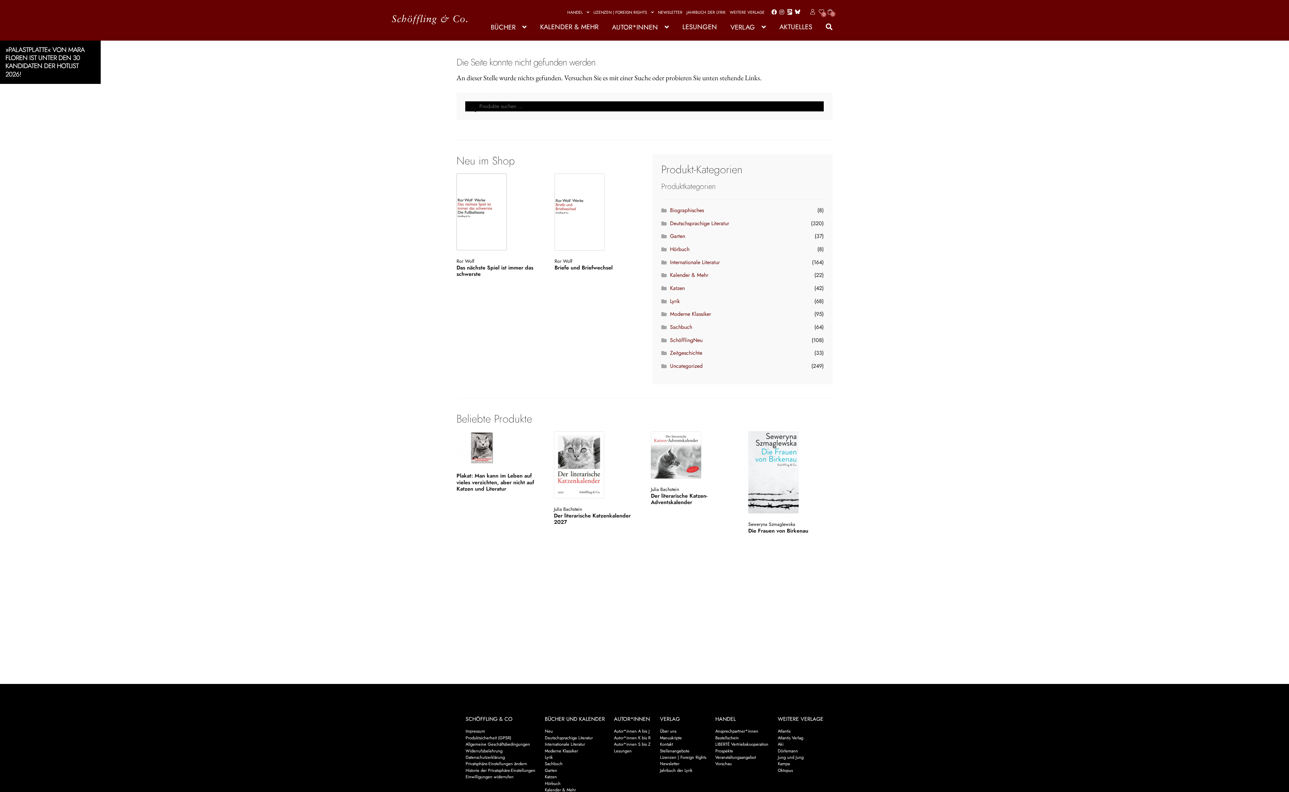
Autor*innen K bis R (632, 738)
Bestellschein (727, 738)
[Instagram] (780, 12)
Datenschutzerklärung (485, 757)
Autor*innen (635, 27)
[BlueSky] (796, 12)
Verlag (742, 27)
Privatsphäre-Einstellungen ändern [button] (496, 763)
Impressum (475, 731)
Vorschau (723, 763)
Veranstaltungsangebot (735, 757)
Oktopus (785, 770)
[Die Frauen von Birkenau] (789, 472)
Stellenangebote (674, 751)
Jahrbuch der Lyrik (706, 12)
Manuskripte (671, 738)
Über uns (668, 731)
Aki (780, 744)
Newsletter (670, 12)
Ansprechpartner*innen (736, 731)
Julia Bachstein (568, 509)
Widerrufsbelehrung (484, 751)
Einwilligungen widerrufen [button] (490, 777)
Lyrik (675, 301)
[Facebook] (773, 12)
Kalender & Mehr (569, 27)
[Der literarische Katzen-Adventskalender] (692, 455)
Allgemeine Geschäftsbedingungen (498, 744)
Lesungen (699, 27)
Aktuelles (795, 27)
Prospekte (724, 751)
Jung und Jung (791, 757)
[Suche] (825, 27)
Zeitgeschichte (686, 353)
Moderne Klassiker (690, 314)
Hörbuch (679, 249)
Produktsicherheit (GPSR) (488, 738)
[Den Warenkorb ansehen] (830, 7)
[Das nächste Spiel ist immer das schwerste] (497, 212)
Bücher (503, 27)
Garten (677, 236)
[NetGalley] (788, 12)
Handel (575, 12)
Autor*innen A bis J (632, 731)
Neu (549, 731)
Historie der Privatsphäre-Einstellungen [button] (500, 770)
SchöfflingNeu (686, 340)
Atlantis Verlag (790, 738)
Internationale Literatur (695, 262)
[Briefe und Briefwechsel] (595, 212)
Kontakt (666, 744)
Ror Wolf (465, 261)
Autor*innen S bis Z (632, 744)
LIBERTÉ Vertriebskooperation (741, 744)
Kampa (784, 763)
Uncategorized (686, 366)
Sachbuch (681, 327)
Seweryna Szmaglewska (771, 524)
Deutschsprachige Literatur (699, 223)
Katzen (677, 288)
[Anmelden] (811, 12)
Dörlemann (788, 751)
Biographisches (687, 210)
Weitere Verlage (747, 12)
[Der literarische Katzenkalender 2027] (595, 464)
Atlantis (784, 731)
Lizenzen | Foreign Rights (620, 12)
